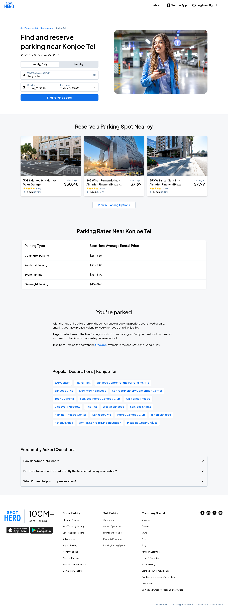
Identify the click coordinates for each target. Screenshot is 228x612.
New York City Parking (73, 526)
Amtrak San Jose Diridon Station (100, 422)
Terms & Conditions (151, 558)
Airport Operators (112, 526)
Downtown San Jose (92, 390)
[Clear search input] (94, 75)
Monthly (78, 64)
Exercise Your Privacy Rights (155, 571)
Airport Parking (70, 545)
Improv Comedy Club (131, 414)
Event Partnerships (112, 533)
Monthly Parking (70, 552)
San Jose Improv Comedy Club (100, 398)
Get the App (179, 5)
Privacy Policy (148, 564)
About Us (146, 520)
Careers (146, 526)
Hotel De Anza (64, 422)
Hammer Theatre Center (70, 414)
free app (101, 345)
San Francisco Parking (73, 533)
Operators (108, 520)
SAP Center (62, 382)
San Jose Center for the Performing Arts (122, 382)
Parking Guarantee (151, 552)
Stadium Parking (71, 558)
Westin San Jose (113, 406)
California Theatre (138, 398)
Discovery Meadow (67, 406)
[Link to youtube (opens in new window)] (220, 514)
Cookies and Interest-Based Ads (158, 577)
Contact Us (147, 583)
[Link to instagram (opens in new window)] (208, 514)
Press (144, 539)
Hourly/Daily (40, 64)
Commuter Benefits (72, 571)
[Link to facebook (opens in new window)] (202, 514)
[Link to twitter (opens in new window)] (214, 514)
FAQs (144, 533)
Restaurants (47, 28)
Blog (144, 545)
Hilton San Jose (161, 414)
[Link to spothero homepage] (13, 516)
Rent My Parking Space (114, 545)
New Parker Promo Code (75, 564)
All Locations (69, 539)
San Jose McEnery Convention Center (137, 390)
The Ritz (91, 406)
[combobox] (59, 75)
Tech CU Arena (64, 398)
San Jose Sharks (140, 406)
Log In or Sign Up (207, 5)
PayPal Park (83, 382)
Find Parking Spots (59, 97)
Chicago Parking (71, 520)
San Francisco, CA (29, 28)
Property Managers (112, 539)
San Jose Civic (64, 390)
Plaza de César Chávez (142, 422)
